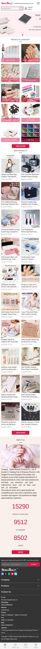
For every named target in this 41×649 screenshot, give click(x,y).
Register (30, 7)
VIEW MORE (20, 146)
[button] (16, 35)
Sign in (30, 9)
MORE (20, 552)
